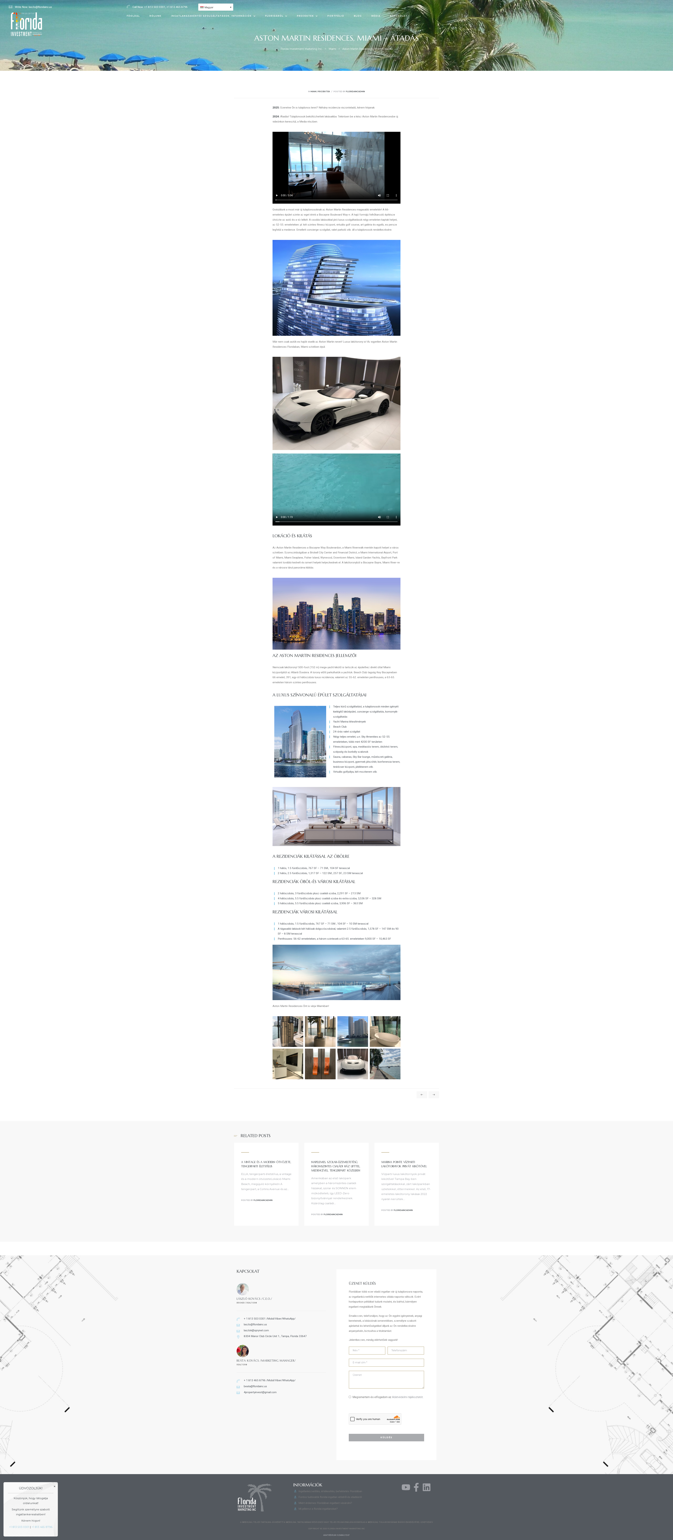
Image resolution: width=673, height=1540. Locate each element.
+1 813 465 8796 (42, 1527)
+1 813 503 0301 (19, 1527)
